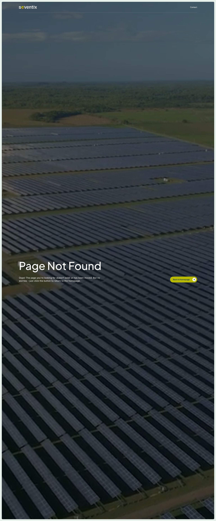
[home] (28, 7)
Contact (193, 7)
